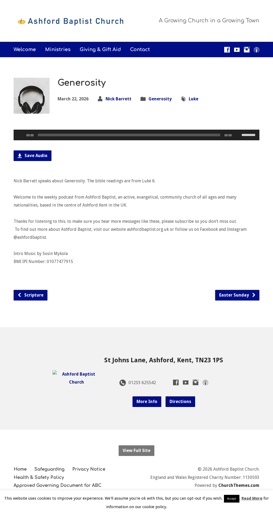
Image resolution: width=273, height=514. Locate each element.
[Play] (20, 135)
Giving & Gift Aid (100, 49)
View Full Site (136, 450)
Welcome (25, 49)
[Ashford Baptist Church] (77, 382)
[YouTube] (237, 49)
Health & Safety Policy (39, 477)
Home (20, 469)
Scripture (33, 295)
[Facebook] (227, 49)
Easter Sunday (234, 295)
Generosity (160, 98)
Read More (252, 498)
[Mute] (237, 135)
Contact (140, 49)
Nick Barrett (118, 98)
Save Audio (35, 155)
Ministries (58, 49)
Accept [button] (231, 498)
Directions (180, 401)
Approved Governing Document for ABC (57, 485)
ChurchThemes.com (238, 485)
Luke (193, 98)
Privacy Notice (88, 469)
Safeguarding (49, 469)
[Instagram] (247, 49)
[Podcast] (256, 49)
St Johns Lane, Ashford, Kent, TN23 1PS (163, 360)
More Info (146, 401)
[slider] (249, 134)
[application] (136, 135)
